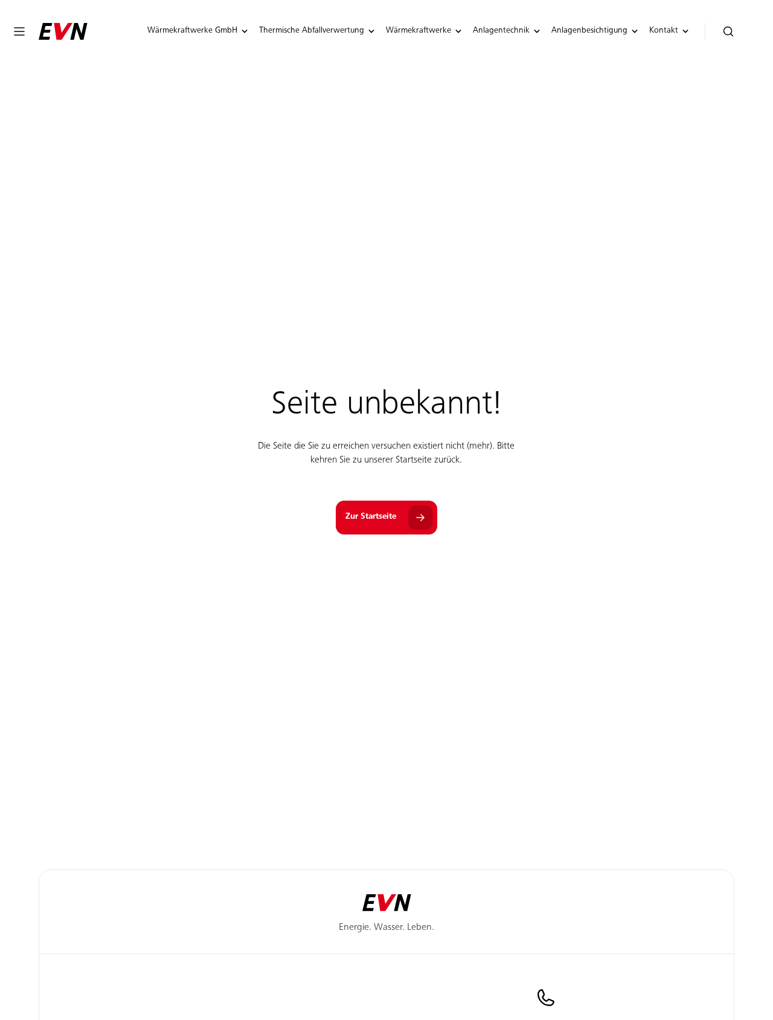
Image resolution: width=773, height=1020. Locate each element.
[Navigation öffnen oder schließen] (19, 31)
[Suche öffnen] (728, 32)
